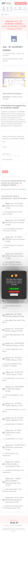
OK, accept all (14, 288)
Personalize (14, 294)
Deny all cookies (14, 291)
